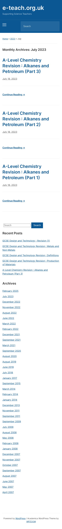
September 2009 (11, 421)
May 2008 (8, 437)
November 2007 (11, 459)
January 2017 (9, 378)
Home (5, 38)
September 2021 (11, 339)
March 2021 (8, 345)
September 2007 (11, 470)
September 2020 (11, 350)
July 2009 (7, 427)
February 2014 (10, 394)
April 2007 (8, 492)
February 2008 (10, 443)
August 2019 (9, 361)
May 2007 (7, 486)
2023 (12, 38)
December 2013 (11, 405)
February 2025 (10, 290)
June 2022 (8, 318)
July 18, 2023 (9, 78)
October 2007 (10, 465)
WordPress (20, 518)
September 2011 (11, 416)
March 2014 (8, 388)
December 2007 (11, 454)
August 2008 (9, 432)
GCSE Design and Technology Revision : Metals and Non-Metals (30, 248)
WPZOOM (31, 521)
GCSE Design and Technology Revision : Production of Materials (30, 262)
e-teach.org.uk (23, 7)
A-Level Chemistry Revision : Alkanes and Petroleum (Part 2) (25, 119)
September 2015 (11, 383)
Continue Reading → (13, 94)
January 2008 (10, 448)
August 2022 (9, 312)
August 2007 (9, 475)
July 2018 (7, 372)
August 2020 (9, 356)
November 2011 (10, 410)
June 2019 (8, 367)
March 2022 (9, 323)
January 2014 (9, 399)
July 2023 (7, 296)
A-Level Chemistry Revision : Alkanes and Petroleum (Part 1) (25, 172)
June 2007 (8, 481)
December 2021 (11, 334)
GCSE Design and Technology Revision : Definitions (30, 255)
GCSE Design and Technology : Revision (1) (26, 240)
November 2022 (11, 307)
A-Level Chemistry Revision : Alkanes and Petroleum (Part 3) (25, 271)
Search (55, 26)
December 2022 (11, 301)
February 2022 (10, 329)
